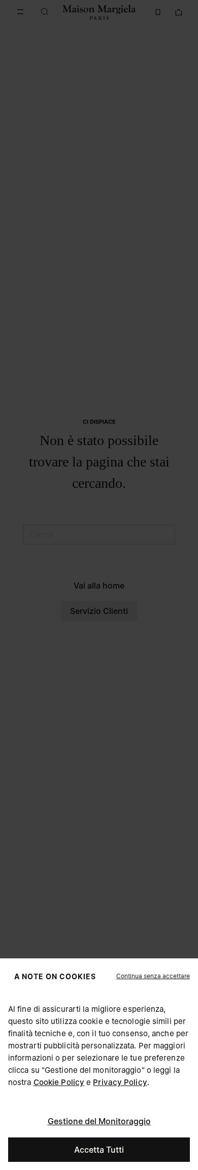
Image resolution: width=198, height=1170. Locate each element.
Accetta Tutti (99, 1150)
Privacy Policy (120, 1082)
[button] (153, 976)
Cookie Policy (59, 1082)
